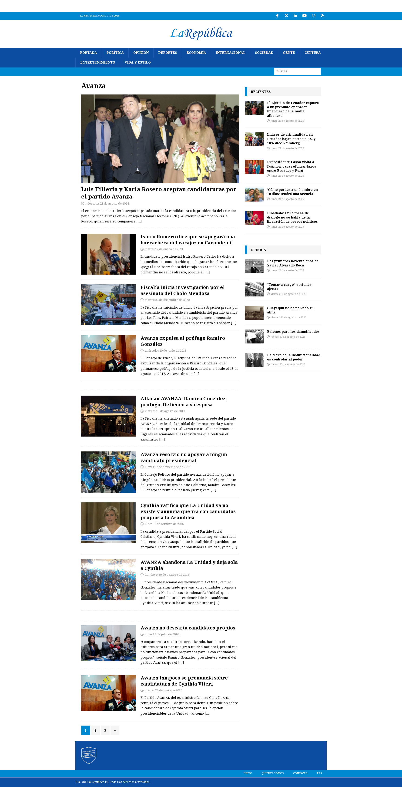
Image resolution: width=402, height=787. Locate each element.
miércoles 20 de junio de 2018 (165, 350)
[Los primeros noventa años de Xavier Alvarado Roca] (254, 266)
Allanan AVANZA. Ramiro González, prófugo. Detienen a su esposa (184, 401)
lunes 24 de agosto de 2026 (287, 120)
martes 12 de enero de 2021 (164, 249)
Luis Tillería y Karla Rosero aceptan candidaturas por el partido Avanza (158, 192)
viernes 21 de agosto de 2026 (288, 294)
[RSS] (322, 16)
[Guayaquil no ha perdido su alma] (254, 313)
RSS (319, 773)
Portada (88, 52)
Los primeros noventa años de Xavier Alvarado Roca (293, 263)
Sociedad (264, 52)
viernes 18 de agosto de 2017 (165, 411)
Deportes (167, 52)
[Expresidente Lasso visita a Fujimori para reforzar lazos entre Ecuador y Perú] (254, 167)
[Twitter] (286, 16)
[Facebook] (277, 16)
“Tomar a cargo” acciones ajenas (289, 286)
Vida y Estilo (138, 62)
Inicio (248, 773)
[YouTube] (304, 16)
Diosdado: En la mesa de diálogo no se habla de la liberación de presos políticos (292, 217)
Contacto (300, 773)
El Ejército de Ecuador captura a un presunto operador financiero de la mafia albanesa (293, 109)
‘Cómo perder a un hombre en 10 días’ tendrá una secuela (292, 191)
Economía (196, 52)
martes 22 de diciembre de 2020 (167, 300)
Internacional (230, 52)
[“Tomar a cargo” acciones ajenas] (254, 289)
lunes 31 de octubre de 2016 (164, 524)
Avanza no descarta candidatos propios (188, 628)
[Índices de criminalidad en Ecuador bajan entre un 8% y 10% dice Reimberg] (254, 139)
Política (115, 52)
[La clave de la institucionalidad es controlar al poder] (254, 360)
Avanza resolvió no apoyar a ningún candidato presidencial (184, 457)
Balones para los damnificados (293, 331)
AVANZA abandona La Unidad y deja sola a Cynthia (189, 565)
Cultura (313, 52)
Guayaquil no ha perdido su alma (290, 310)
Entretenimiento (97, 62)
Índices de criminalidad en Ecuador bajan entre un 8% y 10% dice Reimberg (291, 138)
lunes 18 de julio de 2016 (162, 634)
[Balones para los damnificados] (254, 336)
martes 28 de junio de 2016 (163, 690)
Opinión (141, 52)
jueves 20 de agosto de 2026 (288, 336)
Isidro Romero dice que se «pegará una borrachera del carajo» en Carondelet (188, 239)
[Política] (108, 304)
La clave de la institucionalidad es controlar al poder (293, 357)
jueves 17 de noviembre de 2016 (167, 467)
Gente (289, 52)
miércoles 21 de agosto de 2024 (107, 203)
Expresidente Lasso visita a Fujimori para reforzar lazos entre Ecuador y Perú (291, 166)
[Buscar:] (297, 71)
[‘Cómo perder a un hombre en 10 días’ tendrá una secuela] (254, 195)
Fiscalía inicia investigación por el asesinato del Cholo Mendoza (183, 290)
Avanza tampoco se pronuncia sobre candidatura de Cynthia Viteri (184, 681)
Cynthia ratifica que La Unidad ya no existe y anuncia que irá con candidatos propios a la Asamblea (188, 511)
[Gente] (108, 254)
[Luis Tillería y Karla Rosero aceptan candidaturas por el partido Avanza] (160, 138)
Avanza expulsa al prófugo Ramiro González (183, 341)
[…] (139, 221)
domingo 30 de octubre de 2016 (167, 574)
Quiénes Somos (272, 773)
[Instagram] (313, 16)
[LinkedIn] (295, 16)
